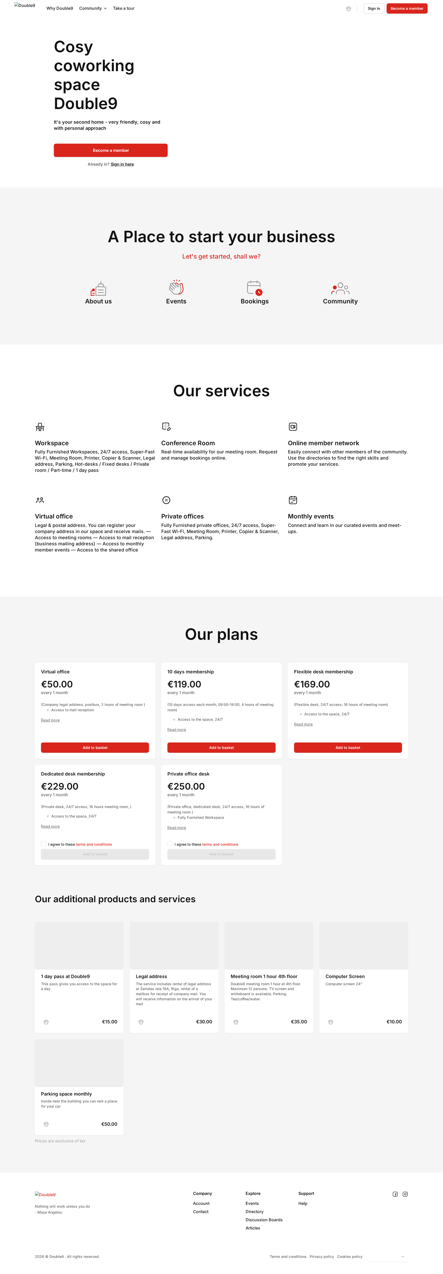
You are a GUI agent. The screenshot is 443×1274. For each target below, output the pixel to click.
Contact (200, 1211)
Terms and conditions (288, 1256)
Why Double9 (59, 8)
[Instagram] (405, 1194)
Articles (253, 1227)
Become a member (111, 150)
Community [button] (90, 8)
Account (201, 1203)
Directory (255, 1211)
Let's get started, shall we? (221, 256)
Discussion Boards (264, 1219)
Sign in (374, 8)
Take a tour (124, 8)
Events (252, 1203)
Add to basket (95, 747)
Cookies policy (350, 1256)
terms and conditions (94, 844)
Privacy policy (322, 1256)
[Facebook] (395, 1194)
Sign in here (122, 164)
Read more (50, 720)
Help (302, 1203)
